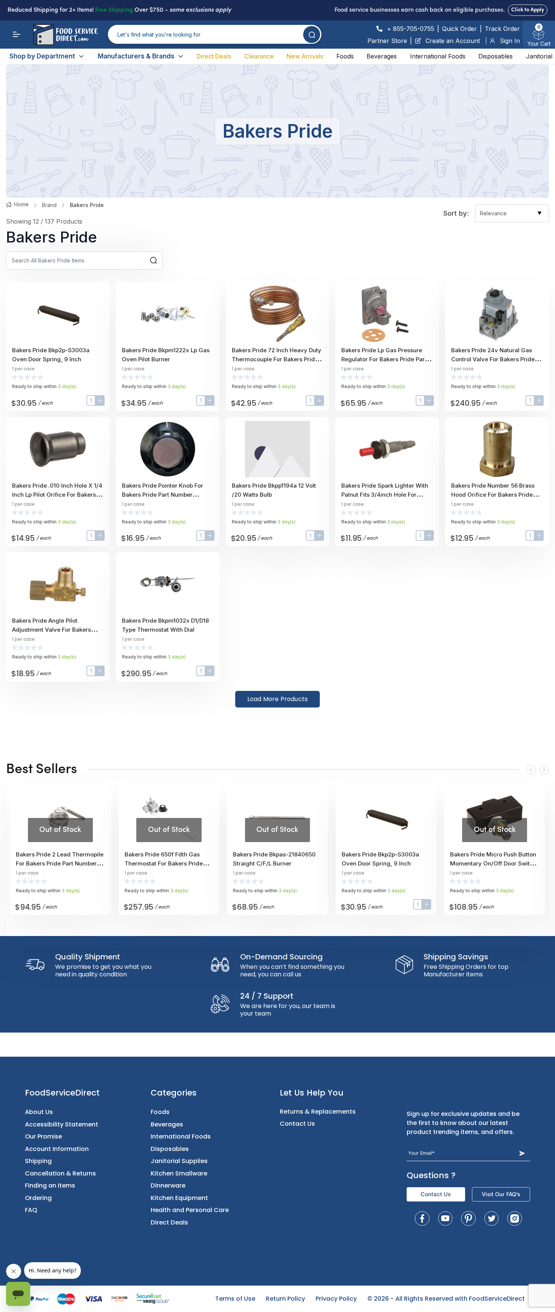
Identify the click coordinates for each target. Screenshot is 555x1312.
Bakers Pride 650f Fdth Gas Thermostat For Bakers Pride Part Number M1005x (164, 863)
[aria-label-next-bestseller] (544, 770)
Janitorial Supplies (179, 1161)
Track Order (502, 28)
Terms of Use (235, 1298)
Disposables (495, 56)
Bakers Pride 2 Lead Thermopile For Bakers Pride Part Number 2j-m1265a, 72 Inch (59, 863)
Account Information (57, 1149)
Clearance (259, 56)
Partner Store (387, 41)
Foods (345, 56)
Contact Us (297, 1123)
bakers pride (87, 205)
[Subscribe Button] (522, 1153)
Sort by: (456, 213)
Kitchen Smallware (179, 1173)
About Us (39, 1112)
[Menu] (16, 34)
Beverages (382, 56)
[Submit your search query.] (311, 34)
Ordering (38, 1198)
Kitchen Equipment (179, 1198)
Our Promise (43, 1136)
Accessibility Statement (61, 1124)
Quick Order (459, 28)
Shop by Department (42, 56)
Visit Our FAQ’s (501, 1194)
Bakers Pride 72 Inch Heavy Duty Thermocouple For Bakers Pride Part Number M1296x (276, 359)
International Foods (438, 56)
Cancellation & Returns (60, 1173)
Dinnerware (168, 1185)
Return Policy (285, 1298)
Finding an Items (50, 1185)
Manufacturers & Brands (136, 56)
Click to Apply (527, 10)
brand (49, 205)
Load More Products (277, 699)
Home (21, 204)
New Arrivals (305, 56)
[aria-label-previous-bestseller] (531, 770)
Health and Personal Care (190, 1210)
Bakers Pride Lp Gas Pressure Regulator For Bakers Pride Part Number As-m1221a (384, 359)
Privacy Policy (336, 1298)
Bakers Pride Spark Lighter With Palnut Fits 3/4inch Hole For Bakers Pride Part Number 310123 (386, 494)
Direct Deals (214, 56)
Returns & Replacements (318, 1111)
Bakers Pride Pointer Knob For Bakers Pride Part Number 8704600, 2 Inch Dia (162, 494)
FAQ (31, 1210)
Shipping (38, 1161)
